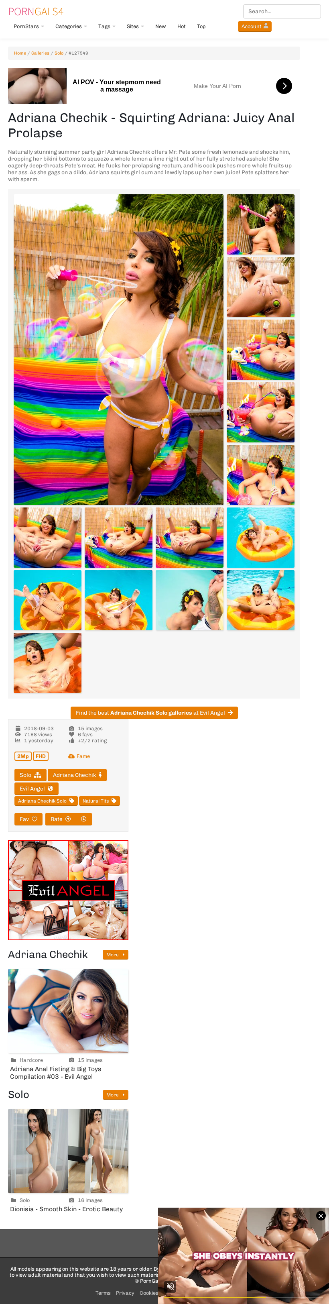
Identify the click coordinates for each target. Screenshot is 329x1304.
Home (20, 53)
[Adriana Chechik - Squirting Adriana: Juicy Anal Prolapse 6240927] (189, 537)
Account (252, 26)
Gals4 (35, 11)
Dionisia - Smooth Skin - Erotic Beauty (66, 1209)
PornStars (26, 26)
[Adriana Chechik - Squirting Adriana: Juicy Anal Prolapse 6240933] (47, 663)
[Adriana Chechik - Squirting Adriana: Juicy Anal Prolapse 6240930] (118, 600)
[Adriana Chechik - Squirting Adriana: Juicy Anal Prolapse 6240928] (260, 537)
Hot (181, 26)
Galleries (40, 53)
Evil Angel (32, 788)
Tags (104, 26)
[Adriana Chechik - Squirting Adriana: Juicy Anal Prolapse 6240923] (260, 412)
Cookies (149, 1293)
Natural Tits (96, 801)
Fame (83, 756)
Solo (59, 53)
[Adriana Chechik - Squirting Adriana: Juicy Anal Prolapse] (118, 349)
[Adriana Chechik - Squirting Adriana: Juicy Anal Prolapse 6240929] (47, 600)
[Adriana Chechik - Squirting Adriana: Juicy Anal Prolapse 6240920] (260, 224)
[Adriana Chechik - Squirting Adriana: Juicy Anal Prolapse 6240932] (260, 600)
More (113, 955)
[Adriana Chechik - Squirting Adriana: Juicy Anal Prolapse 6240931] (189, 600)
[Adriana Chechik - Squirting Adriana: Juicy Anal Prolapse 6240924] (260, 475)
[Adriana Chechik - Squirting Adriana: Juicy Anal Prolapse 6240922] (260, 350)
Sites (133, 26)
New (160, 26)
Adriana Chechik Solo (42, 801)
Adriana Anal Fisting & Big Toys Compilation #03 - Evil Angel (56, 1072)
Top (201, 26)
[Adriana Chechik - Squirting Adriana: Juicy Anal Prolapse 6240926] (118, 537)
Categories (68, 26)
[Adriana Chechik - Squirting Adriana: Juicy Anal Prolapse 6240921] (260, 287)
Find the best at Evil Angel (150, 712)
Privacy (125, 1293)
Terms (103, 1293)
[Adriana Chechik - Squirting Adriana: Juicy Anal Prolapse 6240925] (47, 537)
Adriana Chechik (74, 775)
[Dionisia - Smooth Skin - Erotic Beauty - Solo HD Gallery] (68, 1151)
